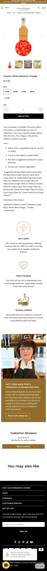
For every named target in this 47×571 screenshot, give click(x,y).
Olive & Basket (15, 562)
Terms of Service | (30, 562)
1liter (7, 98)
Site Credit (13, 565)
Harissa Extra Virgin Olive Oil (15, 183)
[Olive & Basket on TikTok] (27, 542)
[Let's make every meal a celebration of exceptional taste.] (23, 356)
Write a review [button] (23, 446)
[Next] (42, 36)
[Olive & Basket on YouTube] (31, 542)
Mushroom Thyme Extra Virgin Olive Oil (20, 189)
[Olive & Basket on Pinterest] (23, 542)
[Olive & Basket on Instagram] (19, 542)
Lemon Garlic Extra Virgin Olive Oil (25, 186)
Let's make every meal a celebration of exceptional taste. (22, 385)
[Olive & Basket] (23, 8)
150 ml (7, 92)
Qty (4, 105)
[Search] (38, 8)
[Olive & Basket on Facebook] (15, 542)
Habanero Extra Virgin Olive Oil (24, 180)
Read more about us (17, 416)
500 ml (32, 92)
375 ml (23, 92)
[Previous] (5, 36)
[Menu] (1, 7)
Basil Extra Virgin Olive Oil (18, 175)
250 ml (15, 92)
